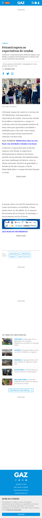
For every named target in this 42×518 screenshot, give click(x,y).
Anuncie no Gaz (21, 484)
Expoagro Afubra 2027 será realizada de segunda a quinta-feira (26, 362)
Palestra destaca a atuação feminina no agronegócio (26, 371)
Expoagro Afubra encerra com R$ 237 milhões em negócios (26, 351)
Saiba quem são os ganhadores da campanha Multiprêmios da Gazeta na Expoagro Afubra (26, 342)
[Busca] (32, 2)
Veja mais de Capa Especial (20, 390)
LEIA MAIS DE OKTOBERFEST (15, 232)
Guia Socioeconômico (21, 490)
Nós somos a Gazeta (21, 487)
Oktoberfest (26, 253)
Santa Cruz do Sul (24, 256)
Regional (12, 256)
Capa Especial (14, 253)
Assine (7, 3)
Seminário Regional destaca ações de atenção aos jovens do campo (26, 381)
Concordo (21, 514)
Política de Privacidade (13, 510)
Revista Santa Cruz (21, 493)
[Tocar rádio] (35, 2)
